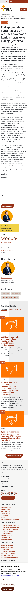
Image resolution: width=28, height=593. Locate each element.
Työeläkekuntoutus (6, 533)
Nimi (2, 195)
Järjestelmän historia (6, 539)
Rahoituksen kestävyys (7, 547)
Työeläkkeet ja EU (5, 537)
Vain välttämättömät (8, 584)
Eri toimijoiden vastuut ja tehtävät (9, 529)
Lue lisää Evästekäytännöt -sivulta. (10, 575)
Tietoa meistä (5, 479)
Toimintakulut (4, 515)
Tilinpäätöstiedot (5, 513)
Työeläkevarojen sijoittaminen (10, 297)
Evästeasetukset (9, 580)
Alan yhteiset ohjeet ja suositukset (10, 519)
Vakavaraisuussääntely (7, 555)
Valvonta (3, 517)
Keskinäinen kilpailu (6, 511)
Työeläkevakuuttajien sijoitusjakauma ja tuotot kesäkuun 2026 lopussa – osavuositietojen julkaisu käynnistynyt (11, 436)
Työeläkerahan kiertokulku (8, 551)
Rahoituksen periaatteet (7, 545)
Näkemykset (5, 23)
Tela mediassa (16, 293)
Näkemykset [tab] (4, 312)
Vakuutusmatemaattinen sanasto (9, 557)
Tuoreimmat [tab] (4, 309)
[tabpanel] (14, 385)
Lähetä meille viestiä (7, 486)
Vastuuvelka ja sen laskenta (8, 553)
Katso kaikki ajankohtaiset (14, 455)
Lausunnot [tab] (18, 309)
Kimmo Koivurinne (6, 278)
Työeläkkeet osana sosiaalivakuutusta (10, 525)
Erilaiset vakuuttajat (6, 507)
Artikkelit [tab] (11, 309)
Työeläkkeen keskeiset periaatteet (10, 527)
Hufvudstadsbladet (7, 250)
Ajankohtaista (5, 481)
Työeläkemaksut (5, 549)
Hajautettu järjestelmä (6, 535)
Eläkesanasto (5, 484)
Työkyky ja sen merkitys (7, 531)
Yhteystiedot (5, 476)
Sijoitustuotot (5, 293)
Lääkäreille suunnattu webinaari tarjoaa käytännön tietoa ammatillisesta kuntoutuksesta (10, 341)
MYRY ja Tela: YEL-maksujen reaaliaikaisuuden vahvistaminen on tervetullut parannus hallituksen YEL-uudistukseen (9, 388)
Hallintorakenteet (5, 509)
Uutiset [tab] (11, 312)
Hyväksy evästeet (7, 589)
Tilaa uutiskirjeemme (7, 498)
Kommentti (4, 177)
